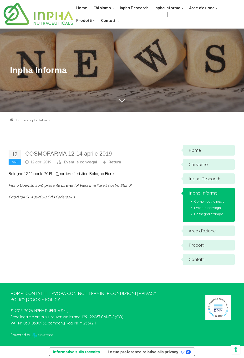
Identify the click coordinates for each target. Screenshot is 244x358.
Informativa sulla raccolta (76, 351)
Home (20, 120)
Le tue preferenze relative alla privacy (143, 351)
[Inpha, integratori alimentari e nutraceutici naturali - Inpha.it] (38, 14)
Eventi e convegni (80, 162)
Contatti (36, 293)
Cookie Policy (44, 299)
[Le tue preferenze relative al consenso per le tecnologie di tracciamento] (235, 349)
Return (114, 162)
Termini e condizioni (112, 293)
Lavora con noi (67, 293)
